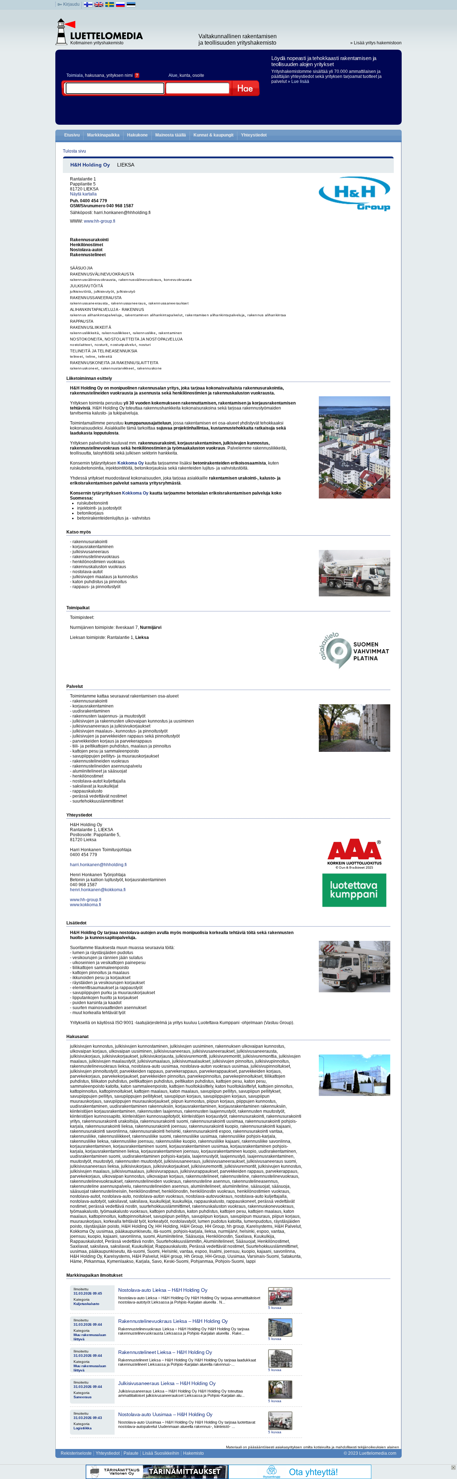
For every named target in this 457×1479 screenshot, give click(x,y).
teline (90, 356)
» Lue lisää (298, 81)
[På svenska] (110, 6)
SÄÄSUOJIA (81, 268)
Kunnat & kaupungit (213, 135)
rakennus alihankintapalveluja (96, 315)
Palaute (131, 1453)
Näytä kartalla (83, 194)
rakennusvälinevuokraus (140, 280)
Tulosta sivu (74, 151)
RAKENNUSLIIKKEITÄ (90, 327)
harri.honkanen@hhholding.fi (98, 864)
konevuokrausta (178, 280)
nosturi (145, 345)
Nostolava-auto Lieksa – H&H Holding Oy (162, 1290)
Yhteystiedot (254, 135)
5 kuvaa (274, 1308)
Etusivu (72, 135)
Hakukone (137, 135)
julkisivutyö (126, 291)
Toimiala (74, 75)
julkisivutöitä (80, 291)
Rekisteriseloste (76, 1453)
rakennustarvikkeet (117, 368)
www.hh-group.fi (99, 221)
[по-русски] (120, 6)
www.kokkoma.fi (85, 904)
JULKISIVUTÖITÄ (86, 286)
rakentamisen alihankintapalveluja (215, 315)
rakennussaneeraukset (169, 303)
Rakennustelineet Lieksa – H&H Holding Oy (165, 1352)
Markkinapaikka (103, 135)
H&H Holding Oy (90, 165)
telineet (76, 356)
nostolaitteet (81, 345)
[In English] (99, 6)
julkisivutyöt (104, 291)
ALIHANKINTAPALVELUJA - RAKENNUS (107, 309)
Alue (173, 75)
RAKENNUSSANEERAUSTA (96, 298)
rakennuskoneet (84, 368)
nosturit (101, 345)
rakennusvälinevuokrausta (93, 280)
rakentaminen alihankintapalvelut (154, 315)
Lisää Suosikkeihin (160, 1453)
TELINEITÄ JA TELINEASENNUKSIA (103, 351)
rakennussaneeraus (128, 303)
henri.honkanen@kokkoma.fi (98, 889)
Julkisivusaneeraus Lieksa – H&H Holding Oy (166, 1383)
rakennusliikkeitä (84, 333)
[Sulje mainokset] (453, 1467)
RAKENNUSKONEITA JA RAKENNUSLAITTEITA (114, 363)
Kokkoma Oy (130, 463)
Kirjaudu (71, 4)
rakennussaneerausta (89, 303)
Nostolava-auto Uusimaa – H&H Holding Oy (165, 1414)
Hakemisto (193, 1453)
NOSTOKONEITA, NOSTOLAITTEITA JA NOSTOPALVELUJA (126, 339)
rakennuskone (149, 368)
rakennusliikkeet (116, 333)
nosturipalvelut (123, 345)
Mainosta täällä (170, 135)
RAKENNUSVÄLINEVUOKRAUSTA (102, 274)
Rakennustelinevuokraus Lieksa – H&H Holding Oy (173, 1321)
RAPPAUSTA (82, 321)
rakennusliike (144, 333)
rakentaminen (170, 333)
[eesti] (131, 6)
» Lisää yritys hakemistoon (376, 42)
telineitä (105, 356)
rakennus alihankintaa (266, 315)
